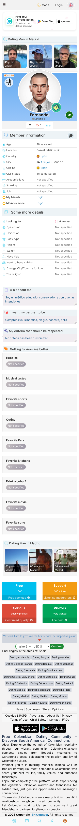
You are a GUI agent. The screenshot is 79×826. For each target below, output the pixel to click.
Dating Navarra (38, 702)
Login (59, 5)
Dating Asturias (60, 657)
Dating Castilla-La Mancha (19, 676)
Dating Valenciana (60, 702)
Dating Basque (43, 663)
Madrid (58, 162)
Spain (44, 156)
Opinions (58, 709)
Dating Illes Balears (39, 689)
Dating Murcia (59, 696)
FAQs (65, 719)
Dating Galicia (17, 689)
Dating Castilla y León (50, 670)
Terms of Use (19, 719)
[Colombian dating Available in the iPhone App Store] (26, 726)
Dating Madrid (21, 696)
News (19, 709)
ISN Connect (39, 814)
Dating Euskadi (64, 683)
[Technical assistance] (65, 821)
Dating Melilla (39, 696)
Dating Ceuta (67, 676)
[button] (4, 4)
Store (45, 709)
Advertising (37, 715)
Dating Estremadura (41, 683)
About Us (53, 715)
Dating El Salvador (16, 683)
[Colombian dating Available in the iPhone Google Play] (53, 726)
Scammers (33, 709)
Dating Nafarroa (17, 702)
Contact (54, 719)
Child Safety (38, 719)
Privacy (67, 715)
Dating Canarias (64, 663)
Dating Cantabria (25, 670)
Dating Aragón (41, 657)
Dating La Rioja (61, 689)
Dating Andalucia (19, 657)
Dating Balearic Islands (19, 663)
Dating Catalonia (47, 676)
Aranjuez (46, 162)
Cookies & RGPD (16, 715)
